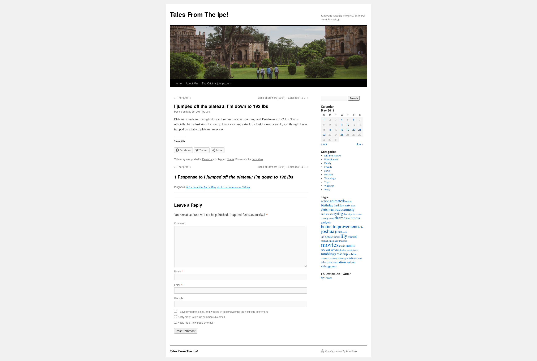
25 (341, 134)
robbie (352, 254)
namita (350, 245)
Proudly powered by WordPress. (341, 351)
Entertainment (331, 159)
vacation (339, 262)
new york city (328, 249)
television (326, 262)
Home (178, 83)
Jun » (360, 144)
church (338, 210)
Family (327, 163)
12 (347, 124)
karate (344, 232)
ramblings (328, 253)
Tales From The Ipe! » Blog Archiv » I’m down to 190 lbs (218, 187)
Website (178, 298)
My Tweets (326, 277)
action (325, 201)
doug (331, 218)
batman (348, 201)
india (360, 227)
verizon (351, 262)
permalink (257, 159)
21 (359, 129)
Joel (208, 111)
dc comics (357, 214)
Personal (207, 159)
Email (178, 284)
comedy (348, 209)
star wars (357, 258)
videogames (329, 266)
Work (327, 189)
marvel (352, 236)
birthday (327, 205)
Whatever (329, 185)
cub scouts (327, 214)
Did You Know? (332, 155)
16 (329, 129)
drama (340, 218)
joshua (327, 230)
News (327, 170)
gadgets (326, 222)
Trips (326, 182)
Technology (330, 178)
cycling (338, 213)
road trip (342, 254)
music (342, 245)
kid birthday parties (330, 236)
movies (330, 244)
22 (324, 134)
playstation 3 (352, 249)
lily (343, 235)
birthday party (342, 205)
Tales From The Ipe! (199, 14)
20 (353, 129)
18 (341, 129)
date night (348, 214)
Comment (179, 223)
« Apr (324, 144)
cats (353, 205)
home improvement (339, 226)
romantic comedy (329, 258)
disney (324, 218)
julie (338, 231)
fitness (230, 159)
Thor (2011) (182, 97)
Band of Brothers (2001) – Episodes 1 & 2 (283, 97)
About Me (192, 83)
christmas (327, 209)
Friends (328, 166)
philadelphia (340, 249)
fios (348, 218)
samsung (342, 258)
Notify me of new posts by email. (196, 322)
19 (347, 129)
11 (341, 124)
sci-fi (350, 258)
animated (337, 200)
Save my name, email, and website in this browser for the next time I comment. (224, 311)
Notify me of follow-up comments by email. (201, 317)
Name (178, 271)
